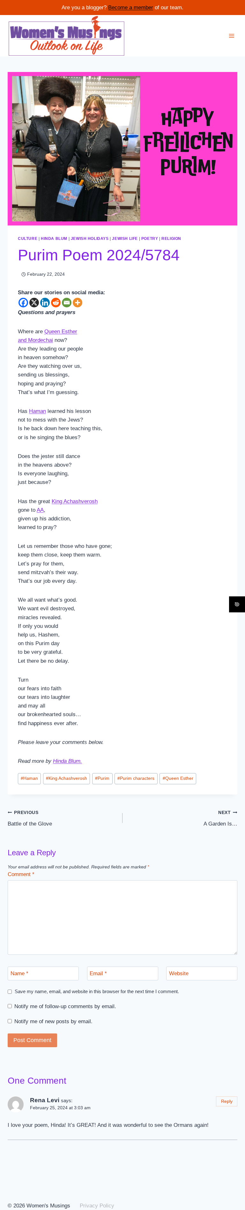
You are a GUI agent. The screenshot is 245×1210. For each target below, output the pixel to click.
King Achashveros (73, 501)
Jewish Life (125, 238)
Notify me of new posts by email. (53, 1021)
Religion (171, 238)
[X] (34, 302)
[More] (77, 302)
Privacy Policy (97, 1206)
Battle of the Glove (30, 818)
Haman (37, 411)
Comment (21, 874)
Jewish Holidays (90, 238)
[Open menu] (231, 36)
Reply (227, 1101)
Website (179, 973)
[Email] (66, 302)
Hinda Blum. (67, 761)
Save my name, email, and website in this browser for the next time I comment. (97, 991)
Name (19, 973)
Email (98, 973)
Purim (102, 778)
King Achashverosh (66, 778)
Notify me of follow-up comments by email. (65, 1006)
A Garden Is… (220, 818)
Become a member (130, 7)
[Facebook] (23, 302)
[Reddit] (56, 302)
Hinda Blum (54, 238)
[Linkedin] (45, 302)
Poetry (149, 238)
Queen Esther (178, 778)
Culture (27, 238)
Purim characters (135, 778)
